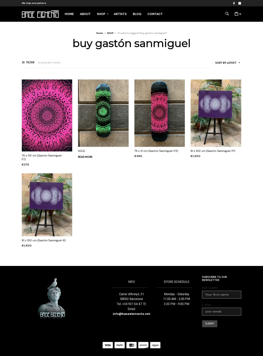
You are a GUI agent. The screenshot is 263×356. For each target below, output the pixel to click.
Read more (85, 157)
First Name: (210, 288)
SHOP (101, 14)
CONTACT (155, 14)
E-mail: (207, 305)
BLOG (137, 14)
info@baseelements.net (131, 314)
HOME (69, 14)
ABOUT (85, 14)
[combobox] (226, 63)
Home (99, 33)
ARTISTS (120, 14)
